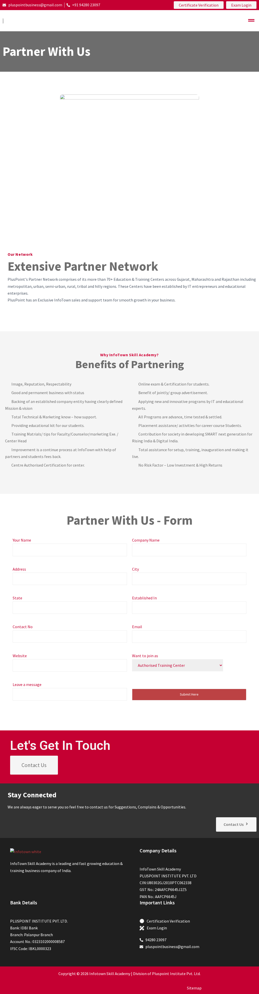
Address (19, 569)
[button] (251, 20)
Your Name (22, 540)
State (17, 597)
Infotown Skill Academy (109, 973)
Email (137, 626)
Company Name (146, 540)
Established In (144, 597)
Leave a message (27, 684)
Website (20, 655)
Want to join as (145, 655)
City (135, 569)
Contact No (23, 626)
